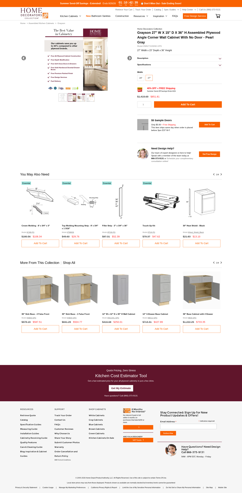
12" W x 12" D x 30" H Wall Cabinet (118, 314)
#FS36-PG (111, 232)
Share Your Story (62, 438)
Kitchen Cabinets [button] (69, 16)
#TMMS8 (70, 232)
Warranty (59, 447)
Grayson (61, 23)
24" (140, 78)
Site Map (209, 488)
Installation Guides (29, 433)
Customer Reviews (63, 429)
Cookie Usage (48, 488)
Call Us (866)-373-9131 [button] (209, 9)
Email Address (187, 421)
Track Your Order (63, 415)
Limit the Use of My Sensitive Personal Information (141, 488)
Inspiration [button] (158, 16)
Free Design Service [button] (195, 16)
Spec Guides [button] (170, 9)
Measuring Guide (28, 429)
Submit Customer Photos (67, 442)
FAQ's (57, 424)
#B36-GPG (192, 318)
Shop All (69, 263)
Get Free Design (210, 154)
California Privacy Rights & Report (104, 488)
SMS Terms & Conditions (62, 460)
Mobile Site (222, 488)
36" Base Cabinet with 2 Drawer (198, 314)
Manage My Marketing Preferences (72, 488)
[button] (218, 16)
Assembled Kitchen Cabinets (41, 23)
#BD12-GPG (152, 318)
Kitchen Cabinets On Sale (101, 438)
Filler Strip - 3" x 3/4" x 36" (114, 226)
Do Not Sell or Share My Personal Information (183, 488)
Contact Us (59, 420)
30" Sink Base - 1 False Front (76, 314)
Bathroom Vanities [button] (98, 16)
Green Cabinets (96, 433)
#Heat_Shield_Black (196, 232)
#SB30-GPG (71, 318)
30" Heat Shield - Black (194, 226)
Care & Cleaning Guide (31, 447)
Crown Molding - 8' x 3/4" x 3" (36, 226)
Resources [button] (139, 16)
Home (22, 23)
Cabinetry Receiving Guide (33, 438)
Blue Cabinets (96, 424)
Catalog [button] (157, 9)
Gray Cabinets (96, 420)
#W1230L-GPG (113, 318)
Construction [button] (122, 16)
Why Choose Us (62, 433)
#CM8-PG (30, 232)
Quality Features (28, 442)
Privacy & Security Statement (26, 488)
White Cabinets (96, 415)
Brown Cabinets (97, 429)
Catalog (24, 420)
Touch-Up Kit (149, 226)
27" (149, 78)
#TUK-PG (151, 232)
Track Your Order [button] (143, 9)
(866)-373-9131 (131, 396)
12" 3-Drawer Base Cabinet (155, 314)
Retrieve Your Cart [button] (123, 9)
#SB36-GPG (31, 318)
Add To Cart (188, 104)
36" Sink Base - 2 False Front (35, 314)
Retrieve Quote (28, 415)
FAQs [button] (175, 16)
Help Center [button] (187, 9)
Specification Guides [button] (30, 424)
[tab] (179, 58)
